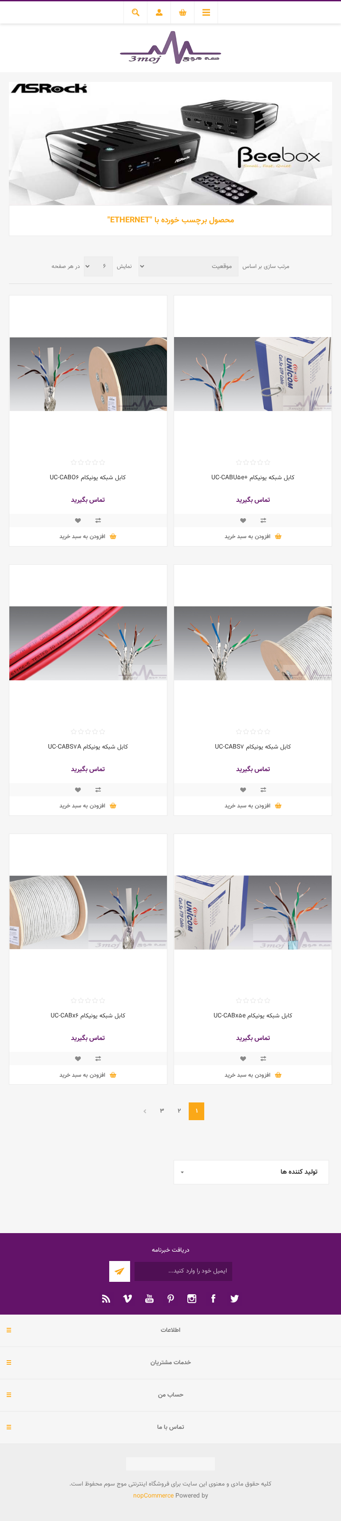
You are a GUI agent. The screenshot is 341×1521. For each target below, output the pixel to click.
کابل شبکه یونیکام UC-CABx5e (253, 1016)
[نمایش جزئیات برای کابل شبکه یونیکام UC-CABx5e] (253, 912)
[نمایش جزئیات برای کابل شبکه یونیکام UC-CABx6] (88, 912)
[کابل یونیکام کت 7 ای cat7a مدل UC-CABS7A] (88, 643)
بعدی (144, 1111)
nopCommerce (153, 1496)
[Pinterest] (170, 1299)
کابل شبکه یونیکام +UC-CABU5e (253, 478)
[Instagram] (192, 1299)
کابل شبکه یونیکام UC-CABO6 (88, 478)
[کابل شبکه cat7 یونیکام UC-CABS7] (253, 643)
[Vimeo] (128, 1299)
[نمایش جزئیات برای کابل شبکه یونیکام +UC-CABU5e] (253, 374)
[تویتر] (234, 1299)
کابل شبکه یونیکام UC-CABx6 (88, 1016)
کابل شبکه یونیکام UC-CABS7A (88, 747)
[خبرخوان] (106, 1299)
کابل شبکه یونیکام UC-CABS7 (253, 747)
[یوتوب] (149, 1299)
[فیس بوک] (213, 1299)
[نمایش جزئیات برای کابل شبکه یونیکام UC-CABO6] (88, 374)
